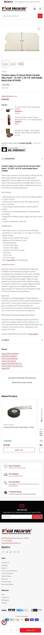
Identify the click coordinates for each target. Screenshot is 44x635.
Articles (4, 603)
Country (4, 71)
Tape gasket (11, 260)
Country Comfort (8, 425)
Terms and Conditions (9, 571)
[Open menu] (40, 8)
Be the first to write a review (22, 382)
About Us (5, 579)
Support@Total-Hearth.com (11, 543)
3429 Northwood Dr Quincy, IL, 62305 (15, 538)
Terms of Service (7, 573)
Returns (4, 568)
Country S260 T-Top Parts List (12, 366)
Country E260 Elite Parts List (11, 363)
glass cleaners (33, 334)
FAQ (3, 595)
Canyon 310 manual (9, 361)
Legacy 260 (6, 368)
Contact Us (5, 563)
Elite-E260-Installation (9, 356)
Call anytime (12, 484)
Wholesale (5, 600)
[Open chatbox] (4, 622)
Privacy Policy (6, 582)
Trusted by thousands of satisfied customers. (22, 494)
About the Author (8, 584)
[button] (22, 96)
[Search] (40, 16)
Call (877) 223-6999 (26, 143)
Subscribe (37, 517)
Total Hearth (24, 616)
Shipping (5, 565)
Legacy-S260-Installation (10, 353)
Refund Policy (6, 576)
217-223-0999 (7, 541)
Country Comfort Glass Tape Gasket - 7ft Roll (18, 427)
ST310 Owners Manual (9, 358)
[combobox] (22, 16)
